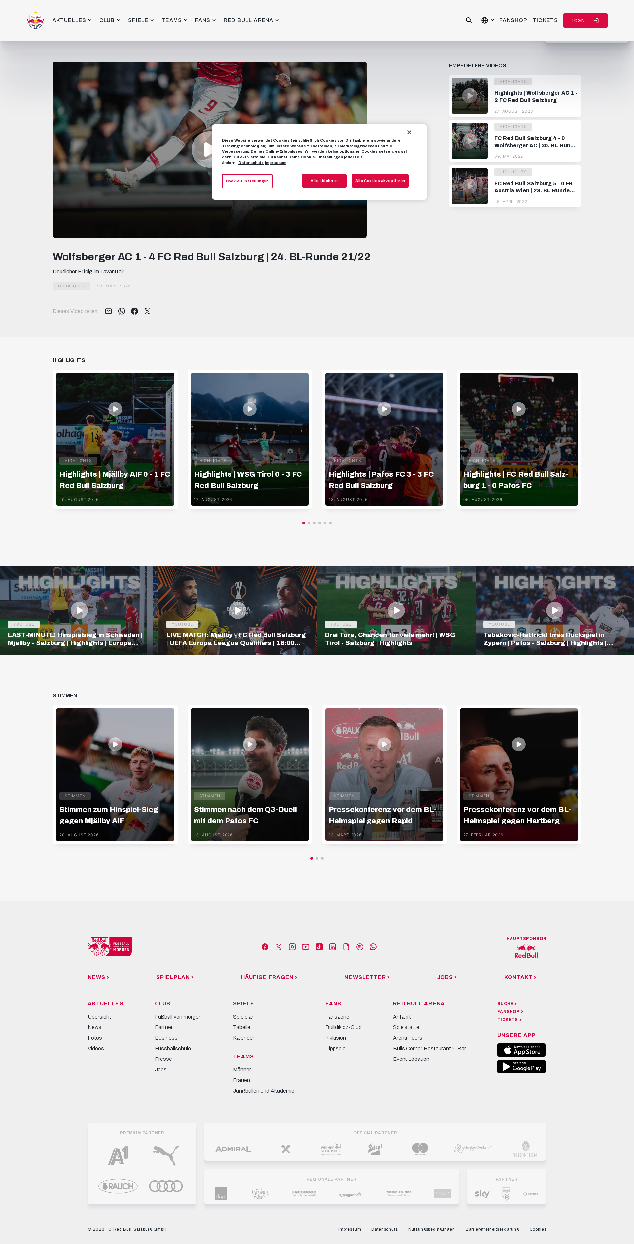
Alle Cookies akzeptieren (380, 181)
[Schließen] (409, 132)
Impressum (275, 163)
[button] (209, 149)
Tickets (545, 20)
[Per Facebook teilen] (134, 312)
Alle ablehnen (324, 181)
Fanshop (513, 20)
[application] (210, 150)
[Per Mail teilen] (108, 311)
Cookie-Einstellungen (247, 181)
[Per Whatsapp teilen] (121, 312)
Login (578, 20)
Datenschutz (251, 163)
